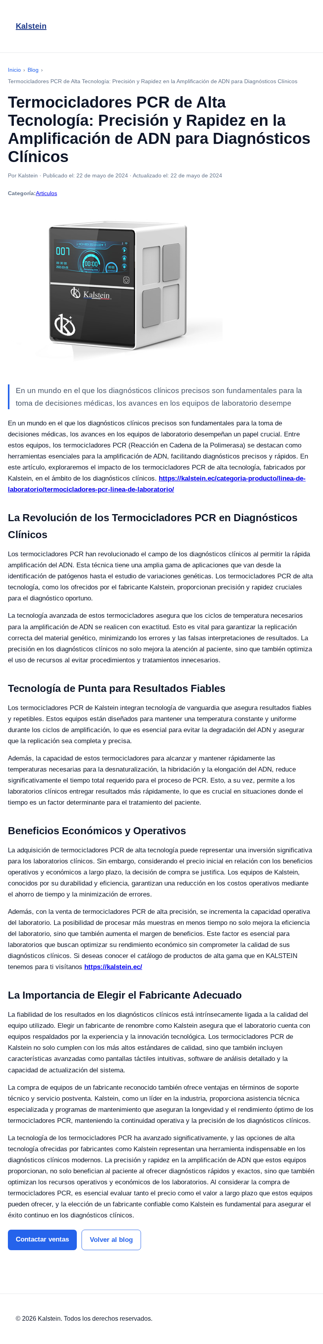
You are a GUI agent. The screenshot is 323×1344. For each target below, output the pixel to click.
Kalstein (31, 26)
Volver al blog (111, 1239)
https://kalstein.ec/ (113, 967)
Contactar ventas (42, 1239)
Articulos (46, 193)
